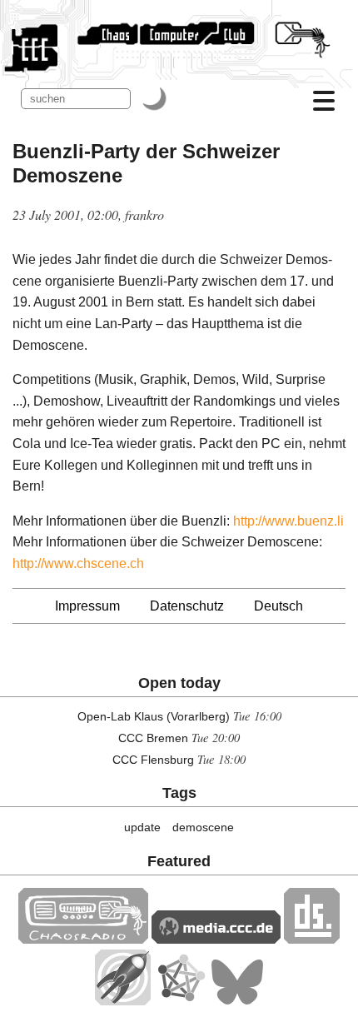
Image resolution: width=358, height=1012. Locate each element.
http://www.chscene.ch (78, 563)
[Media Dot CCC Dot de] (216, 939)
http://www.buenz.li (288, 521)
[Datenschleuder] (312, 939)
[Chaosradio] (83, 939)
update (142, 827)
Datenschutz (187, 606)
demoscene (203, 827)
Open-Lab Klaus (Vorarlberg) (153, 716)
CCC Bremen (153, 738)
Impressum (87, 606)
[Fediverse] (180, 1001)
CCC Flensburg (153, 759)
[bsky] (237, 1001)
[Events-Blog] (123, 1001)
